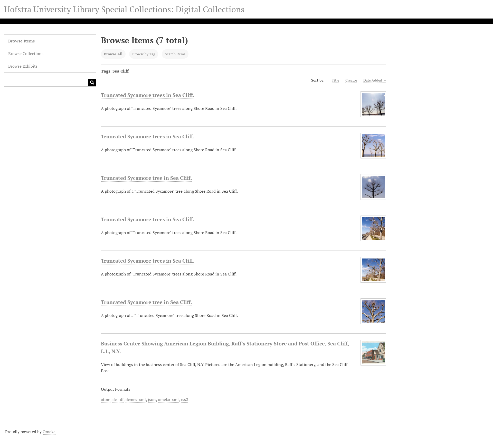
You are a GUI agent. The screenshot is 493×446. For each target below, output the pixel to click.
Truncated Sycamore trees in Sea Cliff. (147, 95)
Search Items (175, 53)
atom (105, 399)
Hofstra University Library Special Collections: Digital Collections (124, 9)
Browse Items (21, 41)
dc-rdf (118, 399)
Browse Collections (25, 53)
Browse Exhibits (22, 66)
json (152, 399)
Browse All (113, 53)
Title (335, 80)
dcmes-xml (136, 399)
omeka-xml (168, 399)
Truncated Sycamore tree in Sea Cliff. (146, 177)
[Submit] (92, 82)
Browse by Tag (143, 53)
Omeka (49, 431)
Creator (351, 80)
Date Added (373, 80)
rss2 (184, 399)
